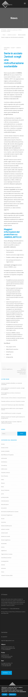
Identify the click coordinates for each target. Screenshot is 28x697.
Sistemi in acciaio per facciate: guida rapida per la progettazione (13, 417)
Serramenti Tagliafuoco (6, 515)
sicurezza (3, 522)
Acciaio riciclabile (5, 451)
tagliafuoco (4, 550)
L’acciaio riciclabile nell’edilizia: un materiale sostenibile (11, 384)
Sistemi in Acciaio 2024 (6, 575)
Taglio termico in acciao (6, 554)
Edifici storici (4, 469)
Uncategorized (4, 561)
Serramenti (4, 508)
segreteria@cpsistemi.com (7, 640)
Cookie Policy (12, 611)
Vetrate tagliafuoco (7, 369)
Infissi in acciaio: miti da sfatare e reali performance (13, 397)
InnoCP (13, 47)
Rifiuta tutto (12, 694)
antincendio (4, 458)
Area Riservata (4, 613)
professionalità (4, 497)
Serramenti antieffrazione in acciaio (9, 511)
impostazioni (23, 691)
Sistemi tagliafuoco (5, 540)
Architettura (4, 461)
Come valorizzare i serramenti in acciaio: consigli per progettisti (12, 388)
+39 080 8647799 (6, 665)
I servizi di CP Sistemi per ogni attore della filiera (12, 404)
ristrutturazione (5, 501)
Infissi (2, 479)
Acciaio (3, 444)
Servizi (2, 518)
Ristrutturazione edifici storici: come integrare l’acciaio (12, 409)
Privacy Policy (4, 611)
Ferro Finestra (4, 476)
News (2, 486)
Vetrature (3, 568)
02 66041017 (4, 636)
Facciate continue (5, 472)
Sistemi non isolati (5, 536)
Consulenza (4, 465)
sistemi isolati (4, 532)
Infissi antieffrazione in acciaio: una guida (11, 413)
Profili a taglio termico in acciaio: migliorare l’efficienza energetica (11, 422)
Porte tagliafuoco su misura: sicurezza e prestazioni (11, 393)
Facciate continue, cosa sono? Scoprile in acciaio (13, 401)
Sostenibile (4, 543)
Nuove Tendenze (5, 490)
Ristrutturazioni (5, 504)
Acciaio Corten (4, 447)
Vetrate (3, 564)
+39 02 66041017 (6, 649)
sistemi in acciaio (5, 529)
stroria (2, 547)
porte (2, 493)
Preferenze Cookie (20, 611)
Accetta (4, 694)
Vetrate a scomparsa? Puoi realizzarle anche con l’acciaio (21, 371)
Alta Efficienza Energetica (7, 454)
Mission (3, 483)
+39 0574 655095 (6, 657)
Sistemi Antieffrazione (6, 525)
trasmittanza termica (6, 557)
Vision (2, 572)
